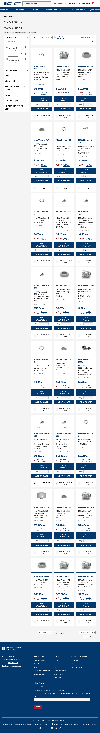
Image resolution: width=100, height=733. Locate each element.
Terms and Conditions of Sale (22, 724)
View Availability (41, 99)
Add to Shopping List (42, 116)
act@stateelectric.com (13, 666)
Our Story (57, 660)
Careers (56, 667)
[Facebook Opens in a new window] (44, 728)
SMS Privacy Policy (66, 724)
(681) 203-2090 (12, 663)
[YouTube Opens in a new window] (52, 728)
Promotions (38, 664)
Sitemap (94, 724)
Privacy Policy (7, 724)
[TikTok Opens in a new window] (60, 728)
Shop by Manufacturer (55, 10)
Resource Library (39, 674)
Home (5, 16)
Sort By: (36, 37)
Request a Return (76, 667)
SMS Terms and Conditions (82, 724)
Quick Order (94, 10)
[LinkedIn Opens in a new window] (56, 728)
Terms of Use (37, 724)
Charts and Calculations (42, 670)
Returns (56, 724)
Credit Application (60, 670)
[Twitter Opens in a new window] (40, 728)
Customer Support (77, 10)
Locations (57, 664)
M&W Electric (13, 16)
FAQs (72, 664)
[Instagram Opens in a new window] (48, 728)
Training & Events (39, 660)
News (36, 667)
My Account (74, 660)
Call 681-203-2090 (44, 93)
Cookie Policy (47, 724)
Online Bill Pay (59, 674)
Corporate (57, 677)
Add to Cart (41, 109)
